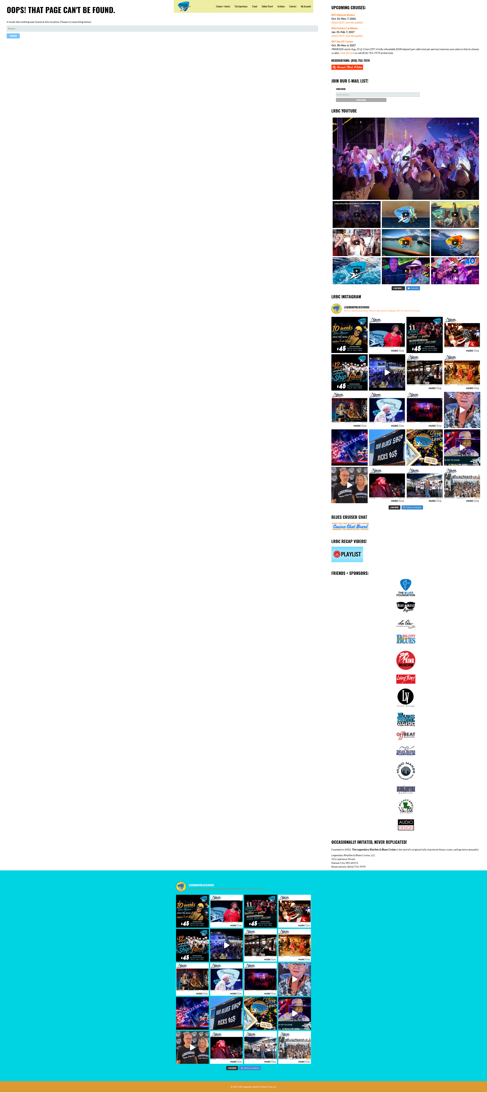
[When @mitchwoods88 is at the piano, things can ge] (349, 410)
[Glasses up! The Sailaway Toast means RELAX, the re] (424, 485)
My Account (306, 6)
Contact (292, 6)
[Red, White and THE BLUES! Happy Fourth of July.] (349, 447)
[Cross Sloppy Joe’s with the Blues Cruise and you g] (424, 372)
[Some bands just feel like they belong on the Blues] (424, 410)
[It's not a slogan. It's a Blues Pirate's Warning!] (387, 447)
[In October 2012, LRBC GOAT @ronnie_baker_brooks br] (462, 485)
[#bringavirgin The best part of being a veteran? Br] (462, 410)
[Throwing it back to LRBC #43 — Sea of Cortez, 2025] (462, 447)
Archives (281, 6)
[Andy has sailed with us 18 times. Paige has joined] (349, 485)
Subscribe (341, 89)
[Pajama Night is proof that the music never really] (462, 372)
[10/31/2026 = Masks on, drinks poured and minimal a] (349, 372)
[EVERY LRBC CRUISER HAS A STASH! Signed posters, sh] (424, 447)
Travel (254, 6)
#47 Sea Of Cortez (342, 41)
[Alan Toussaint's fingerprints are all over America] (387, 410)
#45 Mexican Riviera (343, 14)
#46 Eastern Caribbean (344, 28)
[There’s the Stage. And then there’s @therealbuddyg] (462, 335)
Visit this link (347, 52)
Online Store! (267, 6)
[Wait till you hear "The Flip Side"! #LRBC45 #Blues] (349, 335)
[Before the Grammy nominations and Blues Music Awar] (387, 485)
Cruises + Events (223, 6)
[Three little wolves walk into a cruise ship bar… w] (424, 335)
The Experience (241, 6)
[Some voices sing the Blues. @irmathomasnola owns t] (387, 335)
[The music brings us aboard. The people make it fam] (387, 372)
